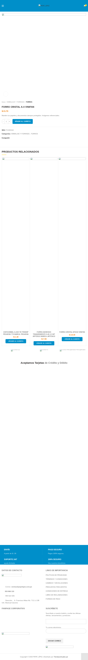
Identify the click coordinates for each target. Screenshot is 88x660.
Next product (85, 102)
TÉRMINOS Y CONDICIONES (56, 579)
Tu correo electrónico (53, 627)
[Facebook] (12, 138)
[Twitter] (15, 138)
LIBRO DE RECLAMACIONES (56, 595)
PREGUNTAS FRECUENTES (56, 587)
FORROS (29, 102)
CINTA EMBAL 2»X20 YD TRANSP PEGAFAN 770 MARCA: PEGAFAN (15, 333)
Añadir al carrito (22, 121)
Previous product (80, 102)
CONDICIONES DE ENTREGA (57, 591)
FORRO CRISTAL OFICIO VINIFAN (72, 332)
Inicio (3, 102)
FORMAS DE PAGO (53, 599)
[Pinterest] (18, 138)
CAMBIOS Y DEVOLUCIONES (57, 583)
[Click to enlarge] (5, 94)
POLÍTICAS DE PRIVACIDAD (56, 575)
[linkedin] (21, 138)
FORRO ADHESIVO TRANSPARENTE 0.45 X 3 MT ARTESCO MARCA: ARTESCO (44, 334)
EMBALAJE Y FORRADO (15, 102)
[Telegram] (23, 138)
